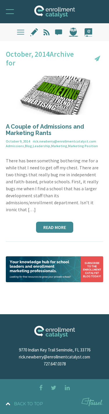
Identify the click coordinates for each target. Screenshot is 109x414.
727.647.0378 (55, 364)
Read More (54, 227)
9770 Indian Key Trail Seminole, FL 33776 (54, 350)
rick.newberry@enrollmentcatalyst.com (54, 357)
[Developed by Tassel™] (92, 403)
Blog (28, 146)
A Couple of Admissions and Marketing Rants (45, 129)
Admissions (15, 146)
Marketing (59, 146)
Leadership (41, 146)
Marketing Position (83, 146)
